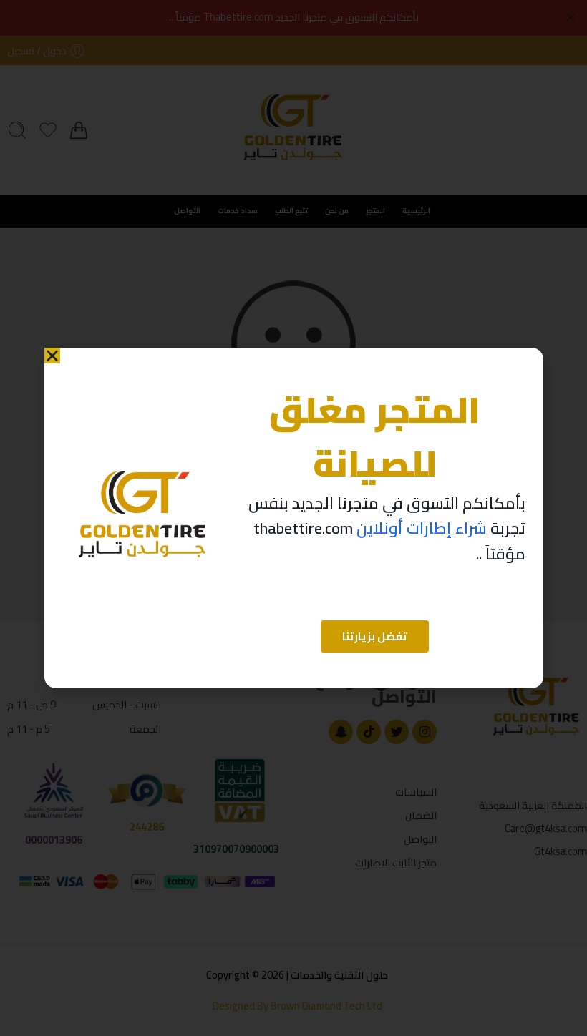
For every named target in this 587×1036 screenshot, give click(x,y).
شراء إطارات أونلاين (421, 528)
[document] (293, 518)
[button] (52, 355)
